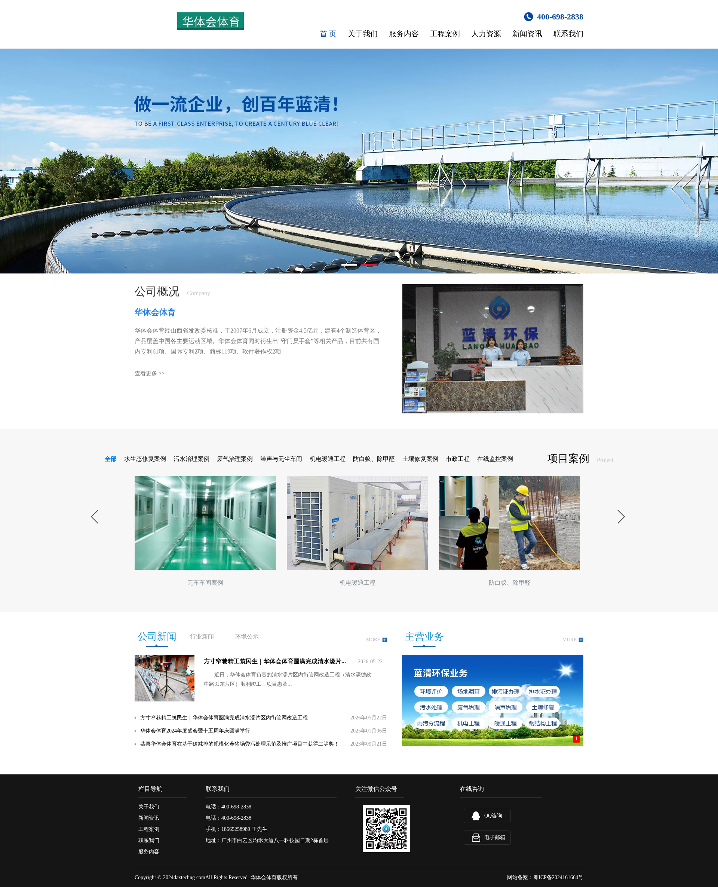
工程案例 (445, 34)
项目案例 (568, 458)
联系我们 (568, 34)
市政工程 (458, 459)
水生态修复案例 (145, 459)
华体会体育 (264, 877)
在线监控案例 (495, 459)
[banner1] (359, 161)
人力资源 (486, 34)
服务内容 (404, 34)
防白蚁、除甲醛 (374, 459)
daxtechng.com (189, 877)
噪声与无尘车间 (281, 459)
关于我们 (363, 34)
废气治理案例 (235, 459)
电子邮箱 (494, 837)
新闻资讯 (527, 34)
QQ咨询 (493, 816)
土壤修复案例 (420, 459)
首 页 (328, 34)
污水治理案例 (191, 459)
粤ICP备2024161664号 (558, 877)
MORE (373, 639)
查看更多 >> (150, 373)
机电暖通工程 (328, 459)
